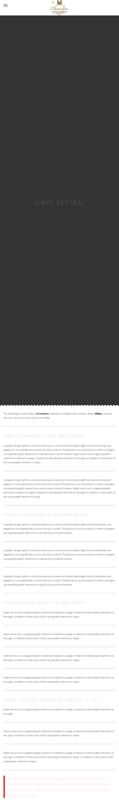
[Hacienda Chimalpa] (59, 7)
